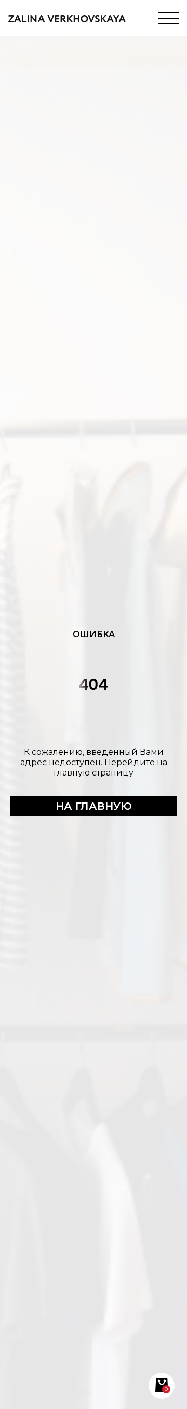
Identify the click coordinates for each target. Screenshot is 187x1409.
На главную (94, 806)
